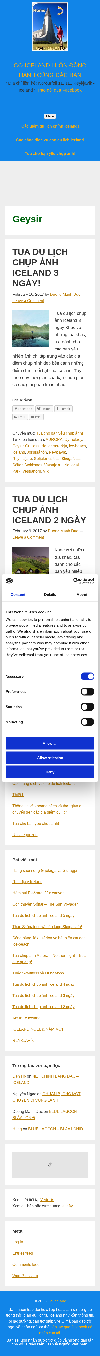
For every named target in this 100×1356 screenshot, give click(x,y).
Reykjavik (57, 452)
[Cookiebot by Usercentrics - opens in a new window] (73, 581)
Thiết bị (18, 795)
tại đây (67, 1206)
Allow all (50, 743)
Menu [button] (50, 116)
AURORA (54, 439)
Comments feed (26, 1264)
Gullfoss (32, 446)
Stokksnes (33, 465)
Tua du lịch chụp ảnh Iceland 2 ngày (49, 509)
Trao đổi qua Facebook (59, 90)
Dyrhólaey (73, 439)
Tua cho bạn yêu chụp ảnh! (59, 433)
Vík (46, 471)
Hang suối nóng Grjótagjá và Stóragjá (44, 870)
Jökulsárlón (37, 452)
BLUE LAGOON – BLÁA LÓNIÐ (55, 1129)
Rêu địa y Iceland (27, 882)
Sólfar (17, 465)
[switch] (87, 692)
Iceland (18, 452)
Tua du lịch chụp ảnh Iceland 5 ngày (43, 915)
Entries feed (22, 1253)
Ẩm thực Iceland (26, 1018)
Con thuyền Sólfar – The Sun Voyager (45, 904)
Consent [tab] (18, 594)
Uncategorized (25, 835)
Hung (17, 1129)
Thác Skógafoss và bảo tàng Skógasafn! (47, 927)
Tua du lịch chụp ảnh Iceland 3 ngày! (40, 268)
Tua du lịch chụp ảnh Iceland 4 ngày (43, 984)
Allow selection (50, 757)
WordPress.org (25, 1276)
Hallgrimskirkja (54, 446)
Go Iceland (57, 1301)
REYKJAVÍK (23, 1041)
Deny (50, 772)
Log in (17, 1242)
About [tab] (82, 594)
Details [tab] (50, 594)
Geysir (17, 446)
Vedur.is (47, 1200)
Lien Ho (19, 1076)
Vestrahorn (31, 471)
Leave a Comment (28, 301)
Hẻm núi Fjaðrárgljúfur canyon (38, 893)
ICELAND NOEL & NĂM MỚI (37, 1029)
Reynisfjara (22, 459)
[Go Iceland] (50, 49)
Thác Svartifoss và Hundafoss (38, 973)
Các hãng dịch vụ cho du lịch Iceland (44, 783)
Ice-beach (77, 446)
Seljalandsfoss (46, 459)
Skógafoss (70, 459)
